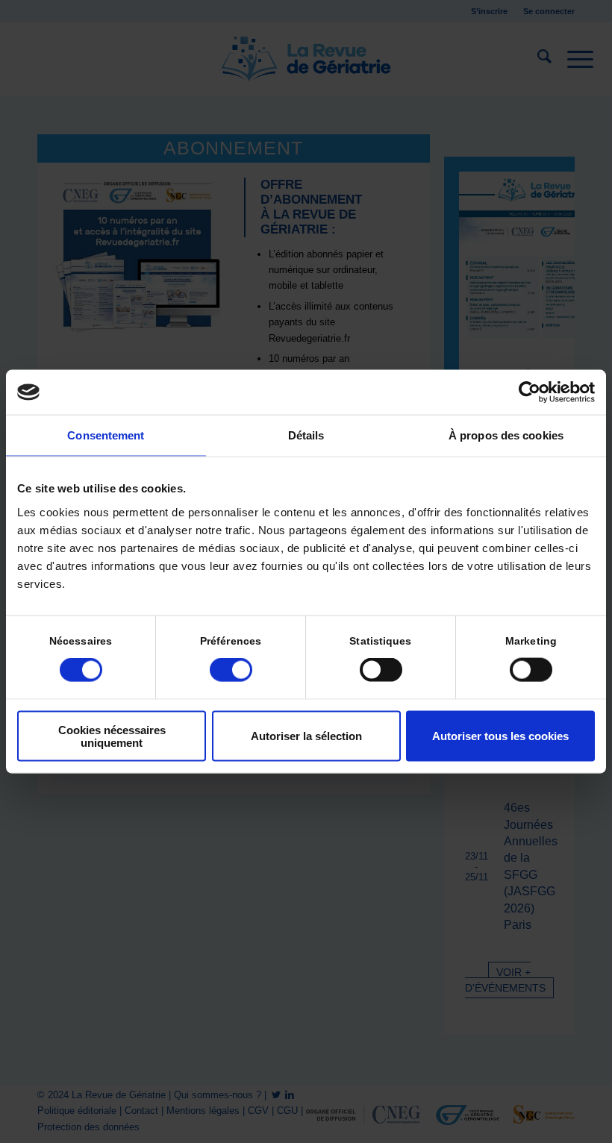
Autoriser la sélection (306, 736)
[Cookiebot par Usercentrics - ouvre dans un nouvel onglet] (529, 392)
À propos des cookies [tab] (506, 435)
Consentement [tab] (105, 435)
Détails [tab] (306, 435)
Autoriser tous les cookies (500, 736)
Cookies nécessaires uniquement (112, 735)
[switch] (231, 670)
